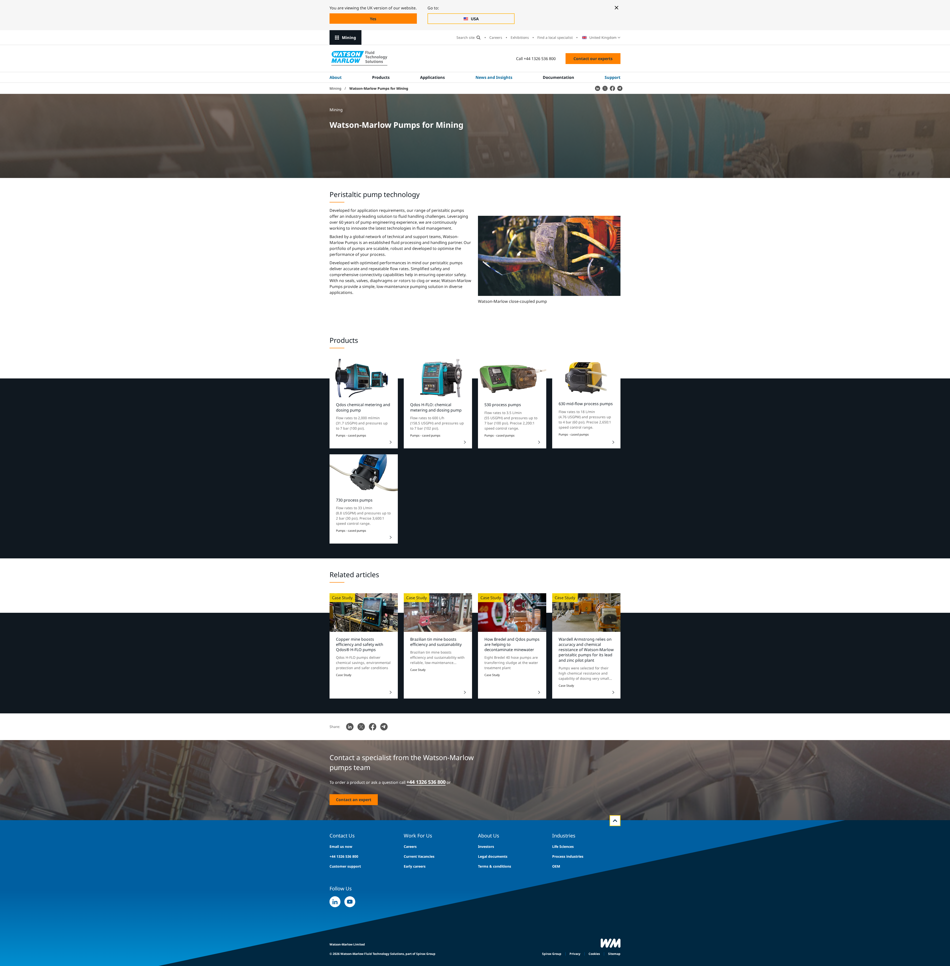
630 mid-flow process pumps (586, 403)
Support (612, 77)
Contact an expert (353, 799)
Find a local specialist (555, 37)
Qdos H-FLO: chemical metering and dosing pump (436, 407)
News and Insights (493, 77)
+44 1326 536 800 (344, 856)
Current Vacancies (419, 856)
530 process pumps (502, 404)
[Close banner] (616, 7)
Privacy (575, 954)
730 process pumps (354, 500)
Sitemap (614, 954)
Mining (349, 37)
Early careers (415, 866)
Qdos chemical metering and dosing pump (363, 407)
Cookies (594, 954)
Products (381, 77)
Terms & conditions (494, 866)
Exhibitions (520, 37)
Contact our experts (593, 58)
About (336, 77)
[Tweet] (605, 88)
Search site (465, 37)
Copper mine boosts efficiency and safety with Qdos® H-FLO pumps (359, 645)
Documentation (558, 77)
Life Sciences (563, 846)
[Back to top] (615, 820)
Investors (486, 846)
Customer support (345, 866)
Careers (495, 37)
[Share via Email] (619, 88)
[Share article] (597, 88)
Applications (432, 77)
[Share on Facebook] (612, 88)
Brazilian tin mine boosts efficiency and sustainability (436, 642)
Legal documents (492, 856)
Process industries (567, 856)
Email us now (341, 846)
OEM (556, 866)
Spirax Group (551, 954)
